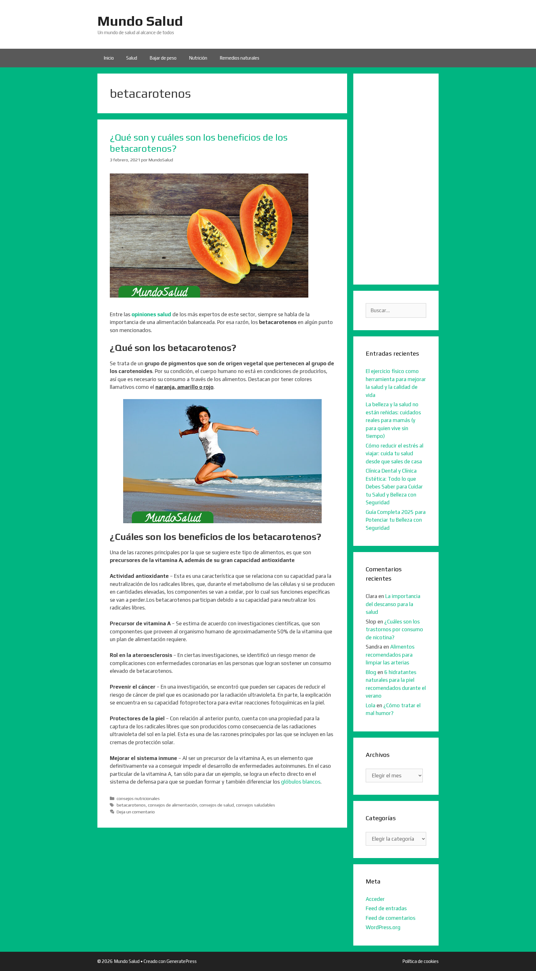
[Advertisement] (396, 179)
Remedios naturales (239, 58)
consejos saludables (255, 804)
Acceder (375, 899)
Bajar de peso (163, 58)
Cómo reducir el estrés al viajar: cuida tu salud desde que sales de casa (394, 454)
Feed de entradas (386, 908)
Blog (371, 672)
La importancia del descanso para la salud (393, 604)
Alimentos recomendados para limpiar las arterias (390, 655)
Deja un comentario (136, 811)
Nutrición (198, 58)
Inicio (109, 58)
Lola (370, 705)
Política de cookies (420, 961)
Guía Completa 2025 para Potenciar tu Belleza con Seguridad (396, 520)
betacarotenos (131, 804)
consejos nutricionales (138, 798)
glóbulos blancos (300, 782)
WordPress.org (383, 927)
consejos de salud (216, 804)
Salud (131, 58)
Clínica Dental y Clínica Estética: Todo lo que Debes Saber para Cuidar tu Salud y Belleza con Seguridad (394, 487)
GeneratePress (182, 961)
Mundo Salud (140, 21)
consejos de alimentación (172, 804)
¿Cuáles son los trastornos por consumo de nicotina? (394, 629)
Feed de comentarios (390, 918)
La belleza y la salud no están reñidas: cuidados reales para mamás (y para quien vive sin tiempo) (393, 420)
